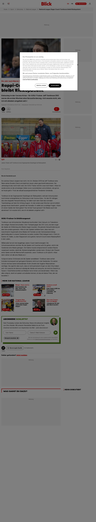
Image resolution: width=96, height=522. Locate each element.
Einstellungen (41, 85)
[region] (48, 71)
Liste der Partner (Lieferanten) (30, 79)
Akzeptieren (55, 85)
